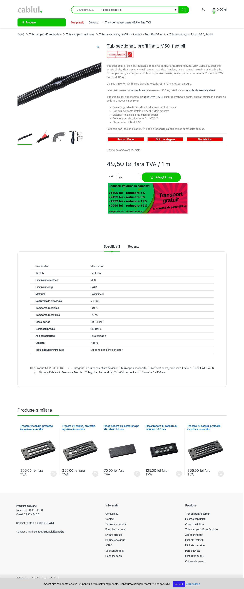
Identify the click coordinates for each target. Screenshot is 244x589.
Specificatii (112, 246)
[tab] (112, 248)
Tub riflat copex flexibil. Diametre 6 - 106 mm (140, 372)
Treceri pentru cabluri (197, 513)
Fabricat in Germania (61, 372)
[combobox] (85, 9)
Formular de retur (115, 529)
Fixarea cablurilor (195, 518)
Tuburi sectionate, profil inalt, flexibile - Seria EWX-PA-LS (132, 34)
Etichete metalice (195, 545)
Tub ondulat (106, 372)
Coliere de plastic (195, 561)
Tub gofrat (91, 372)
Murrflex (79, 372)
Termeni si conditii (115, 524)
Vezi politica (193, 584)
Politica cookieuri (115, 539)
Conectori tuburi (194, 524)
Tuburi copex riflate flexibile (45, 34)
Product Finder (126, 139)
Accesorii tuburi (194, 534)
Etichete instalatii (194, 539)
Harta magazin (113, 555)
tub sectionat (138, 90)
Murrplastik (77, 22)
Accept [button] (179, 584)
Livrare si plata (113, 534)
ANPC (108, 545)
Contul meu (111, 513)
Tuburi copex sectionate (80, 34)
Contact (93, 22)
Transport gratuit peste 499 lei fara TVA (128, 22)
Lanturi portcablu (195, 555)
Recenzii (134, 246)
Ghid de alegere (165, 139)
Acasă (21, 34)
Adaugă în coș (163, 177)
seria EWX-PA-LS (153, 96)
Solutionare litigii (114, 550)
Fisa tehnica (204, 139)
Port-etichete (192, 550)
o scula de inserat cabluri (200, 90)
